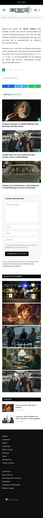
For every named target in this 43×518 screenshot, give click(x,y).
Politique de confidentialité (11, 485)
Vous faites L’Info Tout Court (12, 478)
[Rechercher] (35, 10)
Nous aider (21, 2)
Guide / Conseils (7, 449)
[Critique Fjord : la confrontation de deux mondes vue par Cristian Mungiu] (21, 141)
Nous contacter (7, 475)
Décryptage (6, 446)
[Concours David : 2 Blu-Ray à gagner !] (8, 408)
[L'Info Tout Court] (20, 10)
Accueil (4, 17)
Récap (4, 456)
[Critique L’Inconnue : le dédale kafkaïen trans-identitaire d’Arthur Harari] (21, 110)
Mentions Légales (8, 488)
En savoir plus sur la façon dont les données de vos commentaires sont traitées (20, 264)
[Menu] (4, 10)
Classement (6, 439)
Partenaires (6, 481)
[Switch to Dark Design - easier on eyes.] (39, 10)
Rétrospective (7, 459)
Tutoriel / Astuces (8, 463)
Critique (4, 443)
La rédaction (6, 471)
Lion (12, 57)
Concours (7, 399)
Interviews (5, 453)
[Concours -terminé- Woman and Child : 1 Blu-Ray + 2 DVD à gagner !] (8, 419)
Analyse (5, 436)
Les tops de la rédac (10, 78)
